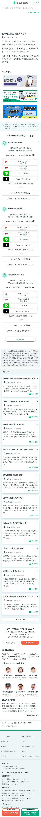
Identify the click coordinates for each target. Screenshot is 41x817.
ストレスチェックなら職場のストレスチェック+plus (16, 798)
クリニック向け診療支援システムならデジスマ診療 (15, 781)
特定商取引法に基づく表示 (8, 751)
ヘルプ (23, 741)
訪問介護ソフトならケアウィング (11, 784)
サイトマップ (4, 756)
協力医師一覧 (4, 741)
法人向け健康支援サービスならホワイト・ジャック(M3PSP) (18, 790)
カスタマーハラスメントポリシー (30, 756)
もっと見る (20, 619)
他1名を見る (20, 339)
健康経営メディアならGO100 (28, 793)
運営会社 (24, 751)
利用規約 (13, 148)
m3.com (15, 659)
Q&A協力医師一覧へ (32, 715)
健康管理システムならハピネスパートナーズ (13, 795)
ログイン (36, 2)
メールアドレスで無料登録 (20, 193)
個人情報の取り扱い (23, 148)
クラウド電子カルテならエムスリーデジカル (13, 779)
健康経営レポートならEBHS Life (10, 793)
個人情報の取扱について (28, 746)
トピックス (5, 766)
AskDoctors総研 (14, 766)
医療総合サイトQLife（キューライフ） (12, 807)
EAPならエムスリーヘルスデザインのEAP (13, 800)
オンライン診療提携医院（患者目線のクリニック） (15, 769)
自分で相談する (29, 126)
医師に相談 (30, 643)
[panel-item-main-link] (20, 386)
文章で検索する (33, 12)
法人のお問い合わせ (27, 736)
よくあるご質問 (5, 736)
